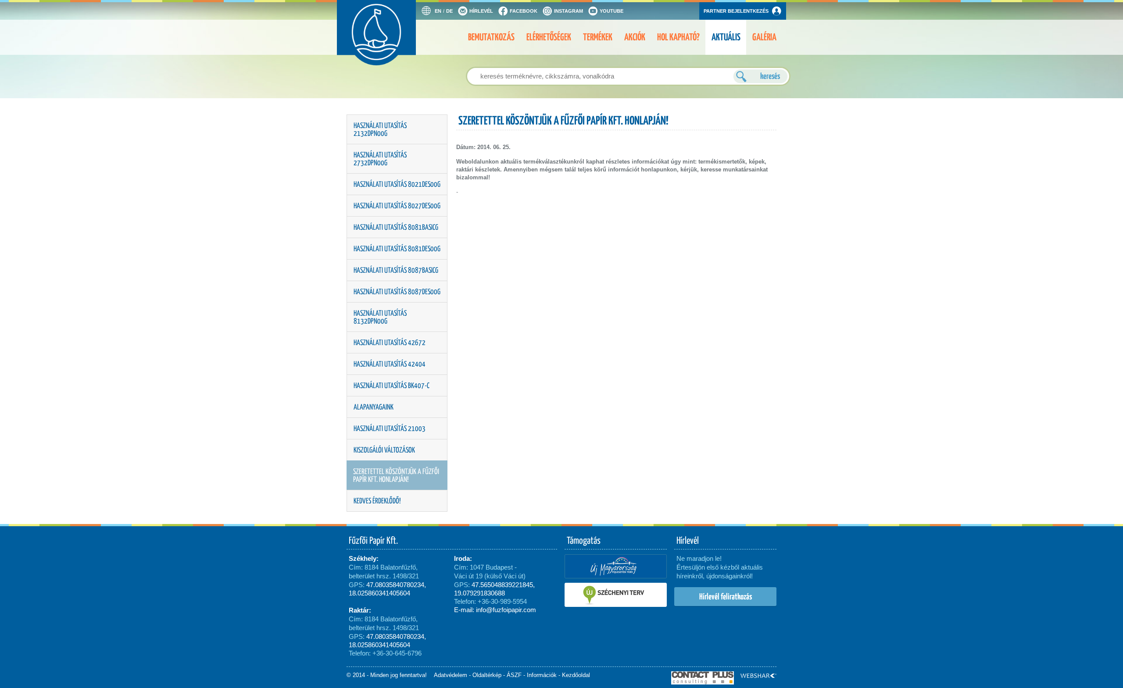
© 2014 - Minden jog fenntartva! (387, 675)
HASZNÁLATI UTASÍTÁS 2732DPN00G (380, 159)
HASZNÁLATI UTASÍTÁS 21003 (390, 428)
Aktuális (726, 37)
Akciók (634, 37)
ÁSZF (514, 675)
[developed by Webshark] (758, 676)
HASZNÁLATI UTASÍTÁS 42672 (390, 342)
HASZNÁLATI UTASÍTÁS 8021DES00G (397, 184)
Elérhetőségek (548, 37)
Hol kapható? (678, 37)
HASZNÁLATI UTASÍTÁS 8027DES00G (397, 205)
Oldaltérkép (486, 675)
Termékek (597, 37)
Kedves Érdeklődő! (377, 501)
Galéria (764, 37)
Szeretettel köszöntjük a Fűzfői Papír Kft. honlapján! (396, 475)
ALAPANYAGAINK (373, 407)
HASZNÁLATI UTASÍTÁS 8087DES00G (397, 291)
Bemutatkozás (491, 37)
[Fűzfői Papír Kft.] (387, 41)
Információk (542, 675)
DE (449, 11)
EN (438, 11)
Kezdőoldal (576, 675)
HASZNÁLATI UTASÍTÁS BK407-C (391, 385)
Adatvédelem (450, 675)
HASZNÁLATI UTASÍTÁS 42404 (390, 364)
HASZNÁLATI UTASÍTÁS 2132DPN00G (380, 129)
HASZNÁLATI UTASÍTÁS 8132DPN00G (380, 317)
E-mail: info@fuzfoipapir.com (495, 609)
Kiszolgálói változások (384, 450)
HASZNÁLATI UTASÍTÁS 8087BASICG (396, 270)
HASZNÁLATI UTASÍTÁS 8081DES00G (397, 248)
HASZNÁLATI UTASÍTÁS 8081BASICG (396, 227)
